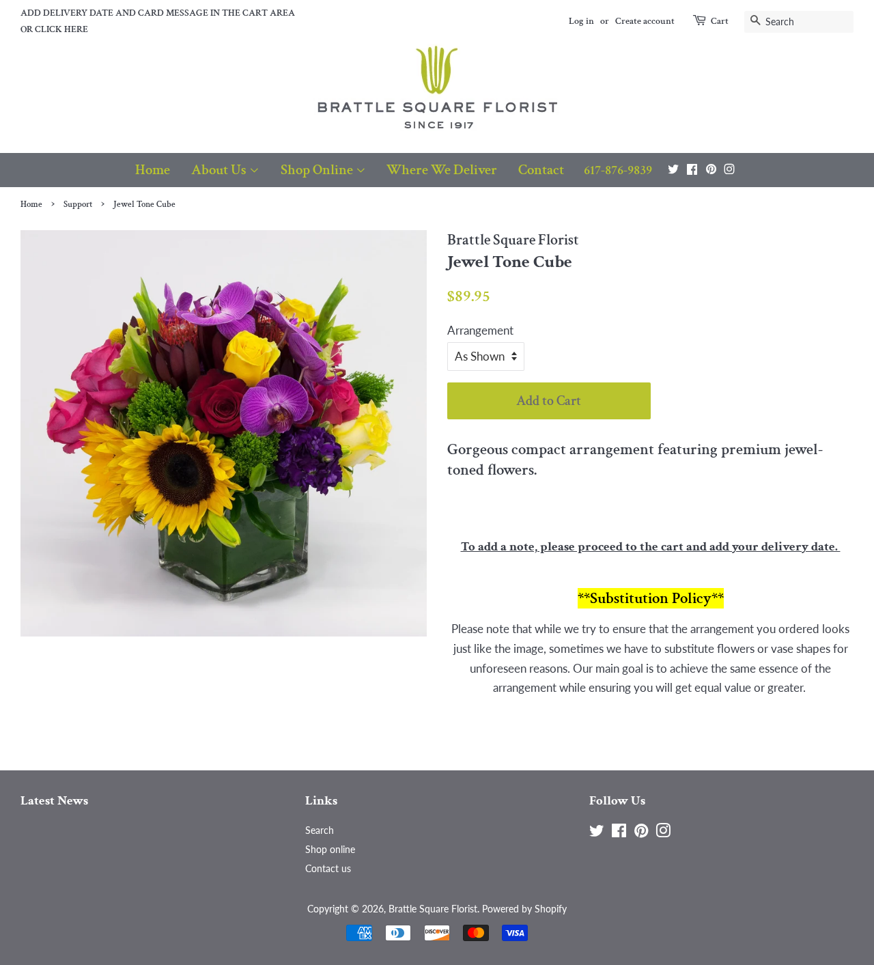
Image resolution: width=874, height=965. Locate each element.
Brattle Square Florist (433, 908)
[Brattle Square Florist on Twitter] (673, 169)
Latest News (54, 800)
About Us (220, 169)
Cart (720, 21)
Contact (541, 169)
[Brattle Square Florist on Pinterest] (711, 169)
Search (319, 830)
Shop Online (318, 169)
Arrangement (480, 330)
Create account (645, 21)
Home (152, 169)
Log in (581, 21)
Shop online (330, 849)
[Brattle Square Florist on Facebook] (692, 169)
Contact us (328, 868)
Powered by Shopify (524, 908)
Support (78, 204)
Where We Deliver (441, 169)
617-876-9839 (618, 170)
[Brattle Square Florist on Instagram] (729, 169)
